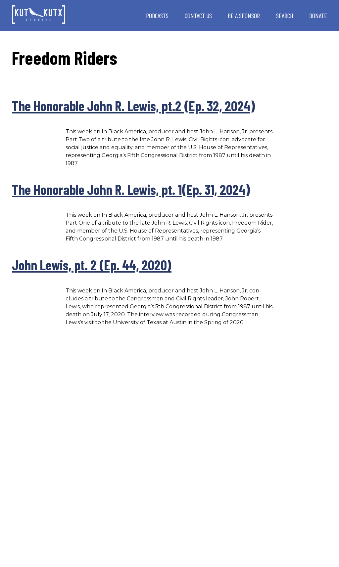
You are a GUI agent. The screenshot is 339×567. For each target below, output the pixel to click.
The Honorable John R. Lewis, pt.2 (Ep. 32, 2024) (133, 105)
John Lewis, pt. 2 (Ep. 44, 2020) (91, 264)
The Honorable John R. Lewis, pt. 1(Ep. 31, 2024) (131, 189)
